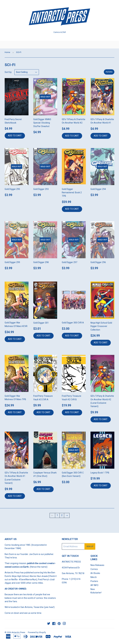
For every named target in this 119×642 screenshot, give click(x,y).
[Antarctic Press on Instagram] (64, 624)
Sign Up (89, 546)
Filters (109, 72)
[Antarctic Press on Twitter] (48, 624)
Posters (94, 581)
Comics (94, 569)
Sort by (8, 72)
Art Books (95, 573)
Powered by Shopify (37, 632)
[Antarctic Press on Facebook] (53, 624)
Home (7, 52)
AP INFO (94, 585)
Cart (114, 44)
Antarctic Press (18, 632)
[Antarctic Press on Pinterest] (59, 624)
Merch (93, 577)
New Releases (97, 565)
